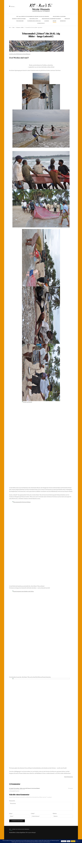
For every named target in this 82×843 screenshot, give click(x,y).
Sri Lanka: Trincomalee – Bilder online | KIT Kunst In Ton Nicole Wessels (24, 788)
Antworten (71, 788)
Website (55, 813)
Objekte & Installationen (19, 18)
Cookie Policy (41, 23)
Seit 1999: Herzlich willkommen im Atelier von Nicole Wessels (32, 16)
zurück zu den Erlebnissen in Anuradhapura (19, 54)
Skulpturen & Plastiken (59, 16)
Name (10, 813)
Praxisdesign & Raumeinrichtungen (51, 18)
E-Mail (33, 813)
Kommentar (12, 800)
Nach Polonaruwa (68, 776)
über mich (67, 18)
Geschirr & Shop (34, 18)
